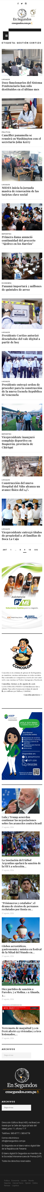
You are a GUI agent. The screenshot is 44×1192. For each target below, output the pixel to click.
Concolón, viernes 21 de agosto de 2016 (18, 684)
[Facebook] (18, 3)
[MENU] (6, 35)
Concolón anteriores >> (33, 695)
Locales (6, 79)
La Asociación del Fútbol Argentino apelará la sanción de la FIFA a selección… (21, 863)
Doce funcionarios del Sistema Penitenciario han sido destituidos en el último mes (22, 86)
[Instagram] (26, 3)
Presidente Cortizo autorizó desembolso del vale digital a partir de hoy (21, 338)
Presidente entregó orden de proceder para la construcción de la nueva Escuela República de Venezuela (22, 389)
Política (7, 1181)
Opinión (28, 1183)
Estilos (35, 1183)
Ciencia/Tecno (18, 1183)
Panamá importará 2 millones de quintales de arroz (22, 287)
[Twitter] (22, 3)
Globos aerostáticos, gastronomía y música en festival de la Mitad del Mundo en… (22, 949)
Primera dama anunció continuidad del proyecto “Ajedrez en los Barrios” (18, 240)
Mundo (31, 1181)
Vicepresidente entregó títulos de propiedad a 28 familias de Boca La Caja (22, 535)
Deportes (6, 234)
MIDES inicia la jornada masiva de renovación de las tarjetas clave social (20, 191)
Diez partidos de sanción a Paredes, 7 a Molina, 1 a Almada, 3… (21, 992)
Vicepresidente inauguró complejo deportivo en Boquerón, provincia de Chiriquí (18, 442)
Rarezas (7, 1185)
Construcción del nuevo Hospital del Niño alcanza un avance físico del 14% (21, 486)
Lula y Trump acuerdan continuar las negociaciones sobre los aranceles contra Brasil (22, 820)
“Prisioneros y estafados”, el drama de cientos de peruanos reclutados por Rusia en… (20, 906)
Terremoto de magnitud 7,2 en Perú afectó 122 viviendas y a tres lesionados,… (21, 1031)
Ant (5, 550)
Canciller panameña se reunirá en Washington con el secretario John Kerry (21, 138)
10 (30, 550)
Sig (36, 550)
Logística (15, 1185)
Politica (6, 132)
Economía (6, 283)
